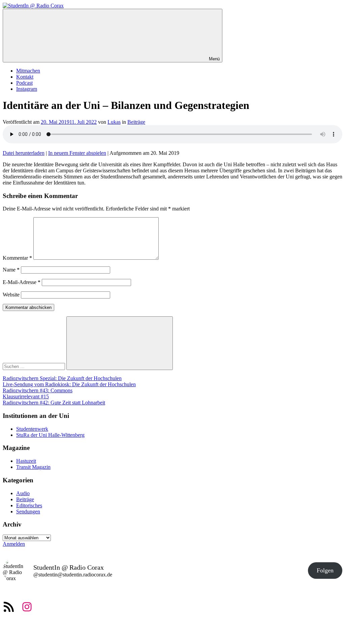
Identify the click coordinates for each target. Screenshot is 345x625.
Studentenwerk (32, 429)
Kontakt (24, 77)
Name (11, 270)
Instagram (26, 89)
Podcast (24, 83)
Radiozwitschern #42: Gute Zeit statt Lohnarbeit (54, 402)
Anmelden (14, 544)
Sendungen (28, 511)
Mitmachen (28, 71)
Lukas (114, 122)
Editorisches (29, 505)
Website (11, 294)
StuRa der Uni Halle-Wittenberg (50, 435)
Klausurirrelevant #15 (26, 396)
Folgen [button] (325, 570)
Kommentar (17, 258)
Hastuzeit (26, 461)
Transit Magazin (33, 467)
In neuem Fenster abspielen (77, 153)
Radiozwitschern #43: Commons (37, 390)
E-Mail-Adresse (21, 282)
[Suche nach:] (34, 366)
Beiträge (136, 122)
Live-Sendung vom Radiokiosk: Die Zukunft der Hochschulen (69, 384)
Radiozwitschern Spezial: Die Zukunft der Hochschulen (62, 378)
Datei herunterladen (23, 153)
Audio (23, 493)
